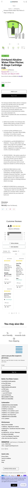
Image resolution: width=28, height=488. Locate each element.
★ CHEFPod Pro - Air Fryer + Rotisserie (10, 432)
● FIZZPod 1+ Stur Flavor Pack (8, 414)
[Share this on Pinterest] (10, 209)
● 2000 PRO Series (6, 385)
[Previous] (10, 44)
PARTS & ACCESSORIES (7, 398)
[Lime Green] (3, 85)
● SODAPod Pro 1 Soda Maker (8, 407)
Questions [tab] (15, 251)
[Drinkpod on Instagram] (5, 449)
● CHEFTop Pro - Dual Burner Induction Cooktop (13, 428)
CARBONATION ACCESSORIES (9, 416)
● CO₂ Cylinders (5, 418)
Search (3, 460)
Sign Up (14, 372)
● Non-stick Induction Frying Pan (9, 438)
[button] (6, 283)
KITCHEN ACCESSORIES (7, 434)
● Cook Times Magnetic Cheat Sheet (10, 436)
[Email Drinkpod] (2, 449)
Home (10, 8)
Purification (17, 8)
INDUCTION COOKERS (7, 424)
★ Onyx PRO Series (6, 383)
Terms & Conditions (6, 458)
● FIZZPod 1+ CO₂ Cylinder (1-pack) (10, 410)
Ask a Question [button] (14, 246)
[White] (6, 85)
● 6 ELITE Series (5, 391)
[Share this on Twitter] (2, 209)
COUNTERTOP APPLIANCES (8, 381)
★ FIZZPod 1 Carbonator (7, 408)
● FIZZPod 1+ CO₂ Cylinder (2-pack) (10, 412)
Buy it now (14, 95)
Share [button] (7, 279)
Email (3, 365)
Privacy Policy (4, 456)
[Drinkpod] (14, 2)
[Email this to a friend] (13, 209)
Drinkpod (6, 472)
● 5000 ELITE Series (6, 395)
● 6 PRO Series (5, 389)
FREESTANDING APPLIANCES (8, 387)
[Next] (18, 44)
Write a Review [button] (14, 243)
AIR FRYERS (4, 430)
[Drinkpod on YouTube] (7, 449)
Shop (2, 462)
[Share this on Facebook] (6, 209)
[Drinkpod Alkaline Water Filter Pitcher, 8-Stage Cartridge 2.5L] (14, 29)
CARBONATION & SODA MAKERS (9, 405)
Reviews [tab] (5, 251)
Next (14, 6)
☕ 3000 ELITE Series (6, 393)
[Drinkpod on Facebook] (4, 449)
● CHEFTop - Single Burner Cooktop (10, 426)
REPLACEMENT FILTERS (7, 396)
